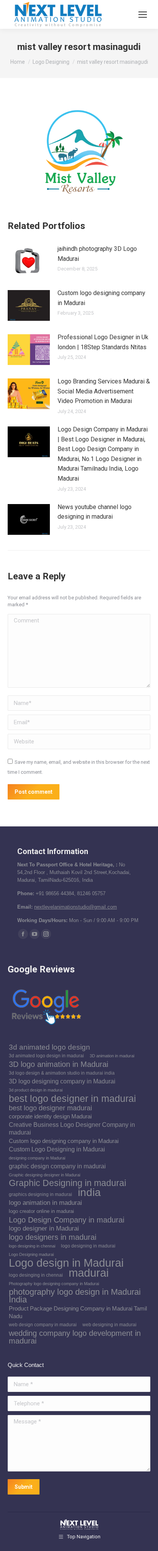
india (89, 1192)
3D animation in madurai (112, 1055)
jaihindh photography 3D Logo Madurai (97, 253)
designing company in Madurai (37, 1158)
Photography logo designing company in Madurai (54, 1283)
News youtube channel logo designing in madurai (95, 512)
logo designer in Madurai (44, 1228)
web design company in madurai (43, 1324)
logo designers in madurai (52, 1237)
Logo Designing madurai (31, 1254)
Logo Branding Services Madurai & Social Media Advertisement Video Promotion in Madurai (104, 391)
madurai (89, 1273)
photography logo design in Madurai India (75, 1296)
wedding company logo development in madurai (75, 1337)
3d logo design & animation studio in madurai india (62, 1073)
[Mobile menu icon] (142, 14)
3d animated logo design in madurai (46, 1055)
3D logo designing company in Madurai (62, 1081)
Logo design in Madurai (66, 1263)
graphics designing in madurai (40, 1194)
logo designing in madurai (88, 1246)
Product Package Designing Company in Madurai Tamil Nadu (78, 1312)
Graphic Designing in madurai (67, 1183)
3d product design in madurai (36, 1090)
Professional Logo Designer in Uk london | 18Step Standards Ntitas (103, 342)
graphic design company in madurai (57, 1166)
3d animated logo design (49, 1047)
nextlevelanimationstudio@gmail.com (75, 907)
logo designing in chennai (32, 1246)
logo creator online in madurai (41, 1211)
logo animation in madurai (45, 1202)
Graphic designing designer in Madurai (44, 1175)
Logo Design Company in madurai (66, 1220)
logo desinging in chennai (36, 1275)
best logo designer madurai (50, 1108)
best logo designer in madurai (72, 1098)
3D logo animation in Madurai (58, 1064)
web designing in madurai (109, 1324)
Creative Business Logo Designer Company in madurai (72, 1128)
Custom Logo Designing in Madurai (57, 1149)
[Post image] (29, 261)
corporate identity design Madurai (50, 1116)
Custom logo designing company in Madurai (101, 298)
